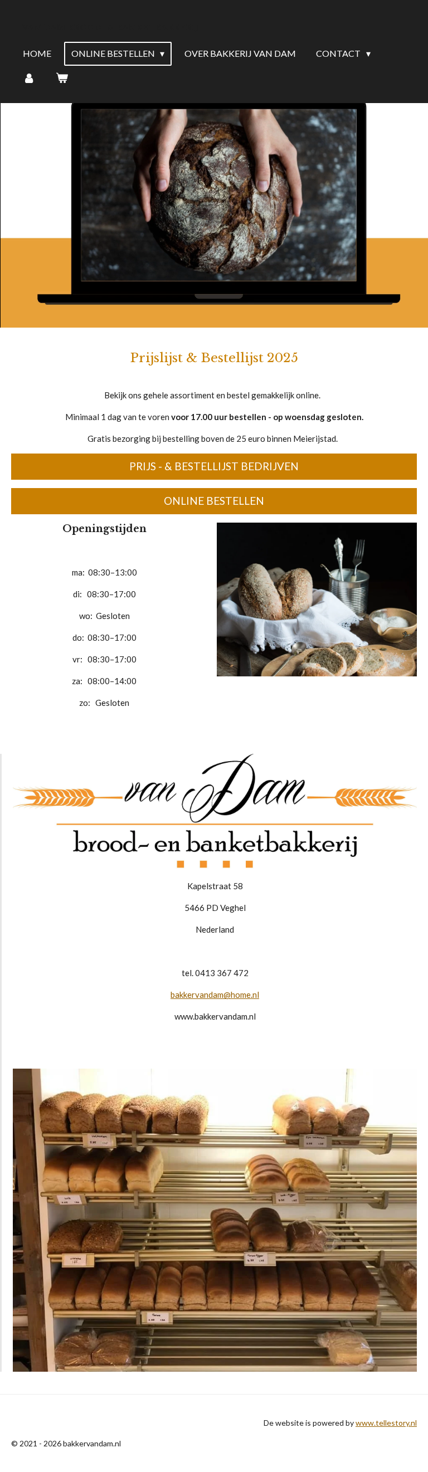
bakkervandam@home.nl (215, 995)
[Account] (29, 77)
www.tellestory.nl (386, 1422)
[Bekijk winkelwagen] (61, 77)
